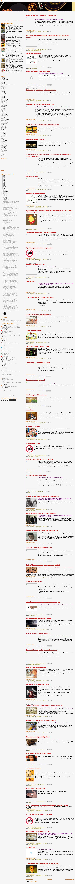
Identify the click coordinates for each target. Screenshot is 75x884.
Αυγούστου (4, 193)
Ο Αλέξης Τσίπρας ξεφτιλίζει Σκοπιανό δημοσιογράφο (10, 271)
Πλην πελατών (30, 410)
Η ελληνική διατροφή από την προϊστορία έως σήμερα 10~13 (43, 565)
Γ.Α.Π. (2, 88)
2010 (3, 314)
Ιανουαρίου (4, 200)
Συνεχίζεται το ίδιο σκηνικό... (33, 53)
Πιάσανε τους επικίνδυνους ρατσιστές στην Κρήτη (9, 286)
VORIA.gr (3, 381)
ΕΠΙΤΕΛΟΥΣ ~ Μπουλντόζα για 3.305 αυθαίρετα (39, 547)
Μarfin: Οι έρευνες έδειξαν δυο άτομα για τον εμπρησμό (41, 232)
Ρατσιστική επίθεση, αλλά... (33, 443)
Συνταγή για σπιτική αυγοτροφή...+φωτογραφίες (9, 386)
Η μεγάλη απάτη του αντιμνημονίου (35, 193)
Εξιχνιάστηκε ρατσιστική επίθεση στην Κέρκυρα (39, 248)
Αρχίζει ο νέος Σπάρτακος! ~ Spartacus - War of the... (10, 292)
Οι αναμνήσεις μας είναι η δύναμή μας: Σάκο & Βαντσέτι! (11, 335)
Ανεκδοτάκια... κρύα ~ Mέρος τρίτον (7, 288)
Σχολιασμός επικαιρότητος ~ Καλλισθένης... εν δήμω (10, 267)
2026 (3, 175)
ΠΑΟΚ (2, 131)
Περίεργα (29, 278)
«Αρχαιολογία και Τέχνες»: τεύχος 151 (8, 351)
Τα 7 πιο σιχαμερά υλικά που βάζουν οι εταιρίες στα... (10, 206)
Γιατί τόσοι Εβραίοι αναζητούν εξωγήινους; (8, 357)
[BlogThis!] (48, 31)
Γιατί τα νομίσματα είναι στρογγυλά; (36, 475)
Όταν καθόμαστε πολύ (32, 176)
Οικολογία (2, 126)
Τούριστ (2, 142)
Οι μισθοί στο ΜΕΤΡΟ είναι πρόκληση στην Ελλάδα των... (11, 284)
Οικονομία (46, 207)
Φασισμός (2, 144)
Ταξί (1, 139)
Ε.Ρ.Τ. (2, 98)
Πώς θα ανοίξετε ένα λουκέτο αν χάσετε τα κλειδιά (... (10, 280)
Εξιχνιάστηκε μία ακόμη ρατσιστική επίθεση (9, 246)
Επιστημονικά (32, 717)
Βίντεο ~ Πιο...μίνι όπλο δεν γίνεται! (35, 788)
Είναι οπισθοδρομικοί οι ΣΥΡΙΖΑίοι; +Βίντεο (38, 362)
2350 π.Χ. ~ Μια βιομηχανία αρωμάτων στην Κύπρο (10, 266)
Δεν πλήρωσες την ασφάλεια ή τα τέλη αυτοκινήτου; (10, 304)
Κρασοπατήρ (33, 31)
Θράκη (2, 108)
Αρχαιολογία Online (5, 350)
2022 (3, 179)
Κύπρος (35, 844)
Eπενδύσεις (46, 630)
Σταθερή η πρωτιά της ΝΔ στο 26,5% (8, 331)
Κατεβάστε (2, 112)
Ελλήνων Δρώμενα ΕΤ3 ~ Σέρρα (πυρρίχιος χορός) (40, 104)
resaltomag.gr (4, 388)
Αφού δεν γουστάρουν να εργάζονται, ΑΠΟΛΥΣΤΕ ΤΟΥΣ (11, 260)
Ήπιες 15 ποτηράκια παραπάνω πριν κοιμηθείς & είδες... (10, 274)
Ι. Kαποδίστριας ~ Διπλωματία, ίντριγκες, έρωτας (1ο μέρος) (42, 863)
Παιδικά (2, 130)
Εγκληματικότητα (33, 50)
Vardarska (2, 154)
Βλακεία (29, 50)
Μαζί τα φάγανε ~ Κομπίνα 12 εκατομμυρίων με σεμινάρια (11, 272)
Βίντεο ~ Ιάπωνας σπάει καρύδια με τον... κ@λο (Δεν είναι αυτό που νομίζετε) (47, 805)
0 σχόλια (46, 31)
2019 (3, 182)
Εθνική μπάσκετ (3, 99)
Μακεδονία (35, 681)
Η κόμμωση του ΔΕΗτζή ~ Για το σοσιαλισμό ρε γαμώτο (41, 720)
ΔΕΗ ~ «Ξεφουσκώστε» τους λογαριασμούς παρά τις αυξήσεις (43, 602)
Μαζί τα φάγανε (42, 207)
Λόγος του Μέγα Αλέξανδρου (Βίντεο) (36, 667)
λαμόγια (38, 207)
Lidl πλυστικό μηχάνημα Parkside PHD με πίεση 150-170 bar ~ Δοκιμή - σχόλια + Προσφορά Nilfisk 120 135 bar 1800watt (14, 53)
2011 (3, 313)
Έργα (2, 104)
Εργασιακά (32, 630)
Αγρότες (2, 77)
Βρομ (29, 101)
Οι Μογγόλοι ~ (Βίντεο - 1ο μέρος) (35, 139)
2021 (3, 180)
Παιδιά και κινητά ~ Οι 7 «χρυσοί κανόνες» (8, 276)
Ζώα (36, 68)
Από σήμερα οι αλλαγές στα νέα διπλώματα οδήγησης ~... (11, 298)
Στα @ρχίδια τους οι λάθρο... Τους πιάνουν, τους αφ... (10, 269)
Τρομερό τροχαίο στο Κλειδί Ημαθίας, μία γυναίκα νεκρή (10, 282)
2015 (3, 186)
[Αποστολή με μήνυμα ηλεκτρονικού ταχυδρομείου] (47, 31)
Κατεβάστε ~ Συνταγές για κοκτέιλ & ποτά (8, 294)
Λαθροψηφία (3, 120)
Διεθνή (29, 440)
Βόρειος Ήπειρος (4, 85)
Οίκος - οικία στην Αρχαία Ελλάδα (7, 311)
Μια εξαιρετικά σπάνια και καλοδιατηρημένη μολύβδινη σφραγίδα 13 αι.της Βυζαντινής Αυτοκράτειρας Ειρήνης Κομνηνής (10, 344)
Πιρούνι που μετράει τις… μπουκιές (35, 380)
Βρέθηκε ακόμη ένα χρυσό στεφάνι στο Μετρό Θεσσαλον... (11, 255)
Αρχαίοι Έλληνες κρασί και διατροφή (33, 327)
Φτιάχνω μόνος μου (5, 353)
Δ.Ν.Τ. (29, 207)
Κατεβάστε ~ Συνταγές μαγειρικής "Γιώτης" (8, 291)
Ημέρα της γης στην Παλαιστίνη (7, 360)
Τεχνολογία (29, 472)
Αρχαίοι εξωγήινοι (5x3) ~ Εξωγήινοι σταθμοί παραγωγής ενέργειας (44, 705)
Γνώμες (2, 90)
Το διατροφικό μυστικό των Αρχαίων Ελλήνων (38, 314)
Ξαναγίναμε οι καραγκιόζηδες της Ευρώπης (9, 301)
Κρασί (32, 294)
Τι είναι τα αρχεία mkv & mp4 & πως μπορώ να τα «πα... (10, 281)
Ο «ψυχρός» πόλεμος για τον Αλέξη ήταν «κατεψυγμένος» (42, 530)
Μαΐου (4, 196)
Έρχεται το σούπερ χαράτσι (33, 330)
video (33, 407)
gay (1, 153)
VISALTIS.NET (4, 319)
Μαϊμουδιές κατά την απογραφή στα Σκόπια (13, 38)
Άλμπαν (29, 828)
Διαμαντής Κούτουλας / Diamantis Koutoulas (10, 326)
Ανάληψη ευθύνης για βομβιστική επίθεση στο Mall (10, 262)
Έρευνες (2, 106)
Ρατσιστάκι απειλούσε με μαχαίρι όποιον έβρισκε (9, 308)
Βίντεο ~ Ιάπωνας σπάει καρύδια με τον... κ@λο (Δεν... (10, 241)
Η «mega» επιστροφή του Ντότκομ (7, 285)
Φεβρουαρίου (5, 199)
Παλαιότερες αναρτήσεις (69, 879)
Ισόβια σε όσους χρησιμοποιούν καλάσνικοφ (9, 251)
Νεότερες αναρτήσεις (29, 879)
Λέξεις (2, 121)
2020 (3, 181)
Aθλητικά (2, 149)
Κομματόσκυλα (35, 207)
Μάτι (28, 173)
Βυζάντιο (2, 87)
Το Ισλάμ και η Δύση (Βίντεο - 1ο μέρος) (36, 395)
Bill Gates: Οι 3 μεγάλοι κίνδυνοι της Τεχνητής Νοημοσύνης (11, 324)
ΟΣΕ (1, 129)
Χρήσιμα (33, 615)
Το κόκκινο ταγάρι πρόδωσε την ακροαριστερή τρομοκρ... (11, 279)
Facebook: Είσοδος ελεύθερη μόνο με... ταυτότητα (39, 459)
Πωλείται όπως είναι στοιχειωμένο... (36, 264)
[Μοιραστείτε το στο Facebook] (51, 31)
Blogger (13, 395)
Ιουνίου (4, 195)
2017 (3, 184)
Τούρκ (2, 143)
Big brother (3, 151)
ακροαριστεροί (30, 229)
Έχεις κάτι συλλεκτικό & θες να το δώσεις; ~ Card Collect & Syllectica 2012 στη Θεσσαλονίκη (14, 48)
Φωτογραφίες (3, 145)
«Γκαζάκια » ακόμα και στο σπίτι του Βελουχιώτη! (9, 259)
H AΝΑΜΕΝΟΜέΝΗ (5, 378)
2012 (3, 312)
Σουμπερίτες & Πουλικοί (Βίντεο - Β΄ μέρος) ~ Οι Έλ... (10, 295)
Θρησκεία (2, 109)
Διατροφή (29, 136)
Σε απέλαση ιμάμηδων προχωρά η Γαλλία (37, 346)
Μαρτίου (4, 198)
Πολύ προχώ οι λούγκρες (33, 426)
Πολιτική (2, 134)
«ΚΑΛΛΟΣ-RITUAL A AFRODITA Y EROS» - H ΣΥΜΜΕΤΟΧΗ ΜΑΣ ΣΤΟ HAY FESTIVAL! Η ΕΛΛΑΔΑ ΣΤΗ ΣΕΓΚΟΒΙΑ (11, 321)
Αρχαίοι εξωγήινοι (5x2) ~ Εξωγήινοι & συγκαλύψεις (10, 287)
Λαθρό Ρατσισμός (38, 50)
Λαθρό (35, 101)
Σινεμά (2, 137)
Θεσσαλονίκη (32, 101)
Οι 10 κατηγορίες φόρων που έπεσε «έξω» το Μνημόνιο (10, 289)
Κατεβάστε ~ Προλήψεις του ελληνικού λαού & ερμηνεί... (10, 307)
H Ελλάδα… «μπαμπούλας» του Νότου (8, 261)
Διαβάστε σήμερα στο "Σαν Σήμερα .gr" (9, 359)
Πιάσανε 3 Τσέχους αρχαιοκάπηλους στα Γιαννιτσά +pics (41, 650)
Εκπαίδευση (34, 527)
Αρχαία (29, 32)
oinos (3, 347)
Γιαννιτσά (31, 664)
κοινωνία (35, 630)
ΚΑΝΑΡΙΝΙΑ (4, 385)
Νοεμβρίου (4, 190)
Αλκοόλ (29, 860)
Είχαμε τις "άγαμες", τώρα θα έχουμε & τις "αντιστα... (10, 225)
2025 (3, 176)
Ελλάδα (2, 101)
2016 (3, 185)
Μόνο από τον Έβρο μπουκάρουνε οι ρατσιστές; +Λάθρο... (11, 309)
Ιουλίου (4, 194)
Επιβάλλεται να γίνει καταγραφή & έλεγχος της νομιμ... (10, 275)
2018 (3, 183)
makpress (4, 330)
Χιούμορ (32, 811)
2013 (3, 188)
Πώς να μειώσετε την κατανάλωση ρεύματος (9, 306)
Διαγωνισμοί (3, 94)
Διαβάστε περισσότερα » (30, 30)
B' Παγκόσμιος (3, 150)
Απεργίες (2, 81)
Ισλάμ (29, 407)
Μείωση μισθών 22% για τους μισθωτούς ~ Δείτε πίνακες (10, 265)
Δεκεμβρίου (5, 189)
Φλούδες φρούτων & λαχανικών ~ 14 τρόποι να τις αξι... (10, 258)
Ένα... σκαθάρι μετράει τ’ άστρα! (7, 249)
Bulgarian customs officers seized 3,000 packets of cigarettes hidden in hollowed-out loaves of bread (10, 376)
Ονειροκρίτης (3, 128)
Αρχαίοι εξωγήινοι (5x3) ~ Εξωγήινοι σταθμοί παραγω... (10, 236)
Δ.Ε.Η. (29, 615)
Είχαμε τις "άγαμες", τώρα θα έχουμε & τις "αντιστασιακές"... (42, 496)
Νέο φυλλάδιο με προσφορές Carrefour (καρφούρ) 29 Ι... (11, 247)
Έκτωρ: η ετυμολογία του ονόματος (7, 379)
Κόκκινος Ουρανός (5, 356)
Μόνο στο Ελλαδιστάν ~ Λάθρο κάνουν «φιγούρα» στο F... (11, 202)
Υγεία (37, 101)
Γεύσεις (29, 844)
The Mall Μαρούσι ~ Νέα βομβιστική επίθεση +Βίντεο (10, 293)
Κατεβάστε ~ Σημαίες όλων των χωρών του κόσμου (10, 300)
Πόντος (2, 135)
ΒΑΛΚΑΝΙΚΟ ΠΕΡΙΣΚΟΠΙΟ (6, 374)
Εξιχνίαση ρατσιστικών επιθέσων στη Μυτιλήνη (39, 814)
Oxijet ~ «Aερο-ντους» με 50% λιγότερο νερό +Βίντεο (10, 256)
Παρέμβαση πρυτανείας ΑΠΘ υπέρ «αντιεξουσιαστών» (41, 513)
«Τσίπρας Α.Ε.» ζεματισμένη (33, 768)
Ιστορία (31, 32)
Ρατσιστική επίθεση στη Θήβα (7, 302)
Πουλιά (2, 136)
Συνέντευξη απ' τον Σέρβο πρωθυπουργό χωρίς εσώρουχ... (11, 208)
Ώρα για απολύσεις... (5, 268)
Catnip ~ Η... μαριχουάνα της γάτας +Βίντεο (9, 248)
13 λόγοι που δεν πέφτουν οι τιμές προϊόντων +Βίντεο (10, 273)
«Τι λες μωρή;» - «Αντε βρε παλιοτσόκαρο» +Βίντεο (40, 297)
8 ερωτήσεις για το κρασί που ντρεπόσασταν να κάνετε (10, 253)
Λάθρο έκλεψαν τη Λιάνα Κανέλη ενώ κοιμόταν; (39, 753)
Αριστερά (2, 82)
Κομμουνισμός (3, 115)
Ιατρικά (2, 110)
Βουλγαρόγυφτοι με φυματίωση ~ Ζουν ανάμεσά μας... (41, 90)
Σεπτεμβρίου (5, 192)
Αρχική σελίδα (49, 879)
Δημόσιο (31, 207)
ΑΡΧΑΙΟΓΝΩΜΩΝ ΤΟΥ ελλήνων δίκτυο (9, 342)
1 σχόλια (45, 358)
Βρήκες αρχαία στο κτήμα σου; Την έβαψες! (38, 737)
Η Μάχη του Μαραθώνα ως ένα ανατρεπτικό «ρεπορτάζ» (41, 15)
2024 (3, 177)
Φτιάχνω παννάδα (5, 354)
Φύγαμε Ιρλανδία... (31, 847)
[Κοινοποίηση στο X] (50, 31)
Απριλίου (4, 197)
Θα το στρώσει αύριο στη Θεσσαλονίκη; (8, 252)
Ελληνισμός (3, 102)
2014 (3, 187)
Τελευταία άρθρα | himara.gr (7, 370)
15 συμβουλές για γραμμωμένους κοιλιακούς (38, 684)
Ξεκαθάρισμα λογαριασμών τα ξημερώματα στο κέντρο (10, 305)
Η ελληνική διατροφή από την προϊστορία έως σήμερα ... (10, 229)
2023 (3, 178)
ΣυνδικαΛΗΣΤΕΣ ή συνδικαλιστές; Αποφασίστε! (9, 254)
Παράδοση (2, 132)
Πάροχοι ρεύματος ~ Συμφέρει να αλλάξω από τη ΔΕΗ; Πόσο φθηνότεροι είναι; (14, 25)
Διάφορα (2, 96)
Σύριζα (33, 785)
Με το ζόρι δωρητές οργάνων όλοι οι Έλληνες (38, 633)
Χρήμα (32, 343)
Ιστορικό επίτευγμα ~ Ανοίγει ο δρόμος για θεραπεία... (10, 299)
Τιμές (2, 141)
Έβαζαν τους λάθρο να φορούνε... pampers (38, 71)
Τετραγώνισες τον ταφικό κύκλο (34, 581)
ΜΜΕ (2, 125)
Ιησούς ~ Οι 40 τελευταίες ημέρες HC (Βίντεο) (9, 245)
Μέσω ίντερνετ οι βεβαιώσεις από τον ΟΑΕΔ (9, 278)
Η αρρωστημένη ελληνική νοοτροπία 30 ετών (38, 618)
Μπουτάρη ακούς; (31, 281)
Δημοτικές (29, 294)
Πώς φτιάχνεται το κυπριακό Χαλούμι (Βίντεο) (38, 831)
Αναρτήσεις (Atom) (34, 881)
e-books (2, 152)
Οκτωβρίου (4, 191)
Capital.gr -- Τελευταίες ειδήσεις (8, 323)
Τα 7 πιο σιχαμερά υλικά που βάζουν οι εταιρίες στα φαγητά (42, 124)
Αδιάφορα (2, 78)
